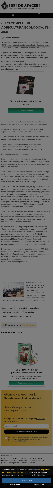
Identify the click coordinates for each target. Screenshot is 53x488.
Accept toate (26, 480)
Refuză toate (39, 485)
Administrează (14, 485)
